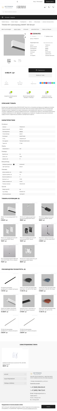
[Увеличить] (14, 45)
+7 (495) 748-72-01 (21, 7)
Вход (34, 1)
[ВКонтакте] (40, 83)
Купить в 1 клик (40, 75)
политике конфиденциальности (30, 408)
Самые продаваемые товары (28, 344)
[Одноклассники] (42, 83)
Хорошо (48, 406)
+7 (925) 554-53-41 (21, 6)
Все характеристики (48, 42)
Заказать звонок (50, 1)
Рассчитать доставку (20, 83)
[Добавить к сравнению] (25, 37)
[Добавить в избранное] (25, 34)
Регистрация (39, 1)
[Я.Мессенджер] (54, 83)
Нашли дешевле (6, 83)
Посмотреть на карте (35, 383)
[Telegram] (48, 83)
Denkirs (46, 48)
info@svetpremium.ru (40, 393)
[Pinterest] (46, 83)
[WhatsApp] (52, 83)
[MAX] (50, 83)
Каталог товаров (10, 17)
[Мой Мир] (44, 83)
